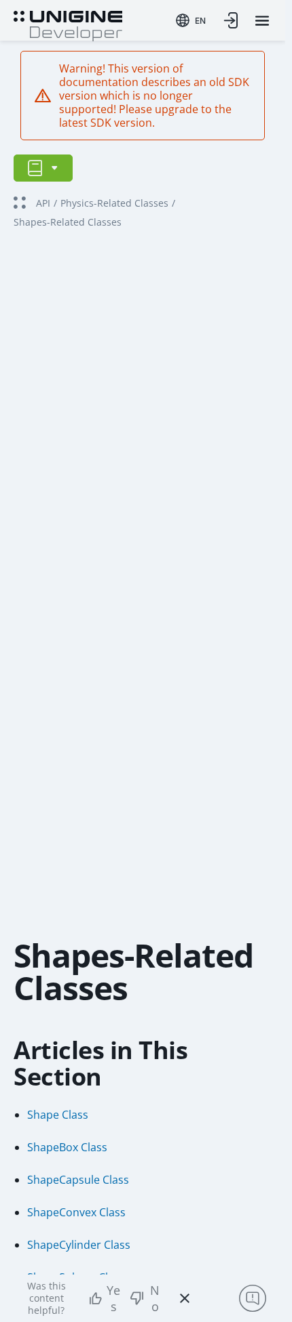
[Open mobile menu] (262, 21)
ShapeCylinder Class (78, 1244)
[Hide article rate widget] (185, 1298)
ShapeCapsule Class (78, 1179)
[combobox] (190, 20)
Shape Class (57, 1114)
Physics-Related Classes (114, 203)
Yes (113, 1298)
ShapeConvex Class (76, 1212)
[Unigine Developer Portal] (68, 24)
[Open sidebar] (43, 168)
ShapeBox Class (67, 1147)
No (155, 1298)
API (43, 203)
